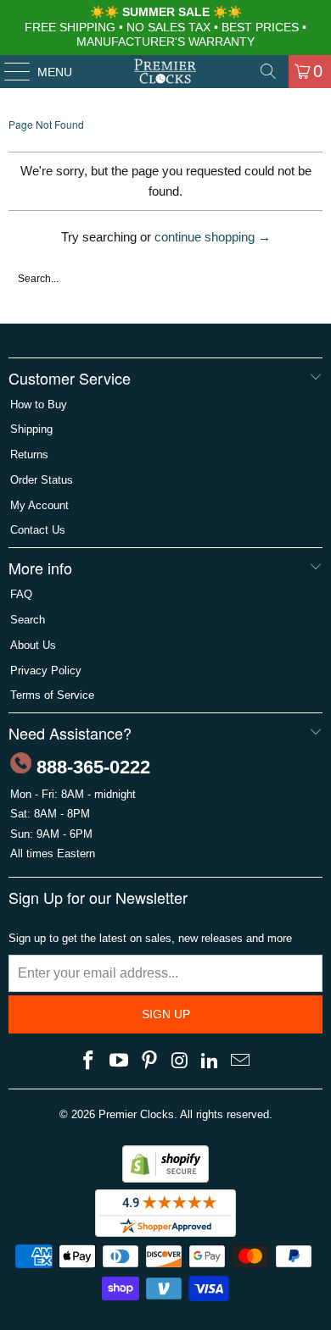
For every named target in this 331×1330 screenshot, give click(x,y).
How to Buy (38, 404)
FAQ (21, 594)
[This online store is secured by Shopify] (165, 1178)
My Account (39, 505)
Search (27, 619)
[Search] (268, 71)
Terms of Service (52, 695)
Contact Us (37, 530)
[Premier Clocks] (166, 71)
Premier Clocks (136, 1114)
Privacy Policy (45, 670)
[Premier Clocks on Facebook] (89, 1061)
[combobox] (165, 278)
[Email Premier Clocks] (240, 1061)
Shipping (31, 429)
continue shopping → (212, 237)
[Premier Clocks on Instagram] (180, 1061)
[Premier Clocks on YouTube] (119, 1061)
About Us (33, 645)
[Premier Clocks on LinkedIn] (210, 1061)
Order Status (41, 480)
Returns (29, 454)
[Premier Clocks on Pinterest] (149, 1061)
